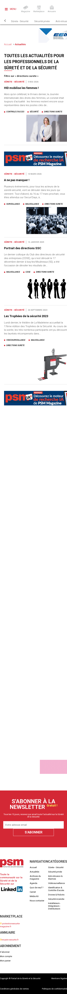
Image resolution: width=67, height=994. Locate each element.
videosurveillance (15, 340)
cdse (28, 272)
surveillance (13, 204)
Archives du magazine (35, 877)
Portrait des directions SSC (22, 248)
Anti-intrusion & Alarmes (55, 877)
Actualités (20, 44)
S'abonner (5, 952)
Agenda (33, 883)
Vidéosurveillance (56, 883)
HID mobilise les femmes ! (21, 88)
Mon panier (5, 960)
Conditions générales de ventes (14, 989)
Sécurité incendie (56, 899)
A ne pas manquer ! (16, 180)
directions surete (53, 112)
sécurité (34, 112)
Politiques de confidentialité (54, 989)
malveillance (32, 204)
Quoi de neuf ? (36, 887)
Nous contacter (37, 900)
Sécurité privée (42, 21)
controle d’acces (15, 112)
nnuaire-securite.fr (9, 939)
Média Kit (34, 896)
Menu (12, 9)
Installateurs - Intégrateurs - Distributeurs (54, 906)
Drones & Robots (56, 894)
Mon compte (6, 956)
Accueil (8, 44)
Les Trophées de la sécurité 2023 (26, 316)
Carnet (33, 892)
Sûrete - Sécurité (19, 21)
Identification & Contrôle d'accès (56, 889)
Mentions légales (59, 978)
